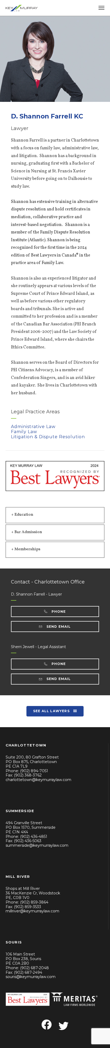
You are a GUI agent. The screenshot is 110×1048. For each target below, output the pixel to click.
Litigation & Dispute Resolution (48, 436)
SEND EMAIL (58, 627)
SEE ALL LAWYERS (52, 711)
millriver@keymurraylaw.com (32, 911)
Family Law (24, 431)
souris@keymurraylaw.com (31, 976)
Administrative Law (33, 426)
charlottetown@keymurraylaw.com (38, 779)
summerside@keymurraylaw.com (37, 845)
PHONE (58, 612)
